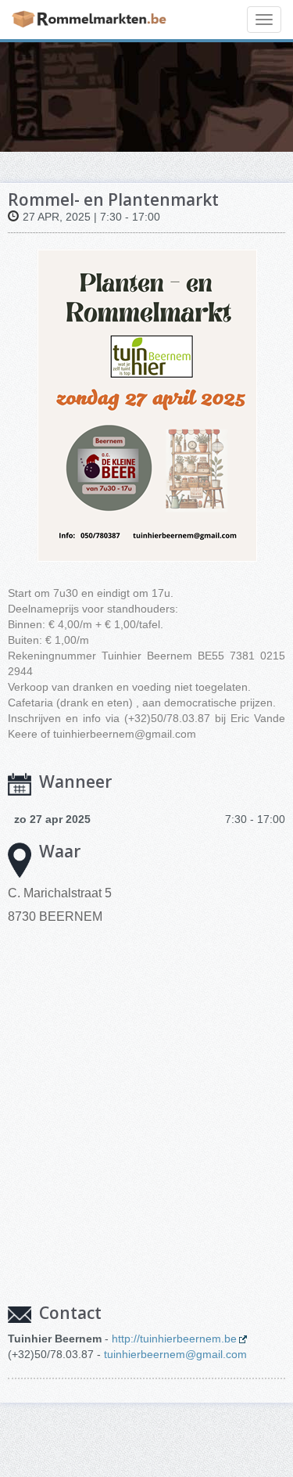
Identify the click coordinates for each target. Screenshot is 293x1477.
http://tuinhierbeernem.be (174, 1338)
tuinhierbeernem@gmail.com (175, 1354)
